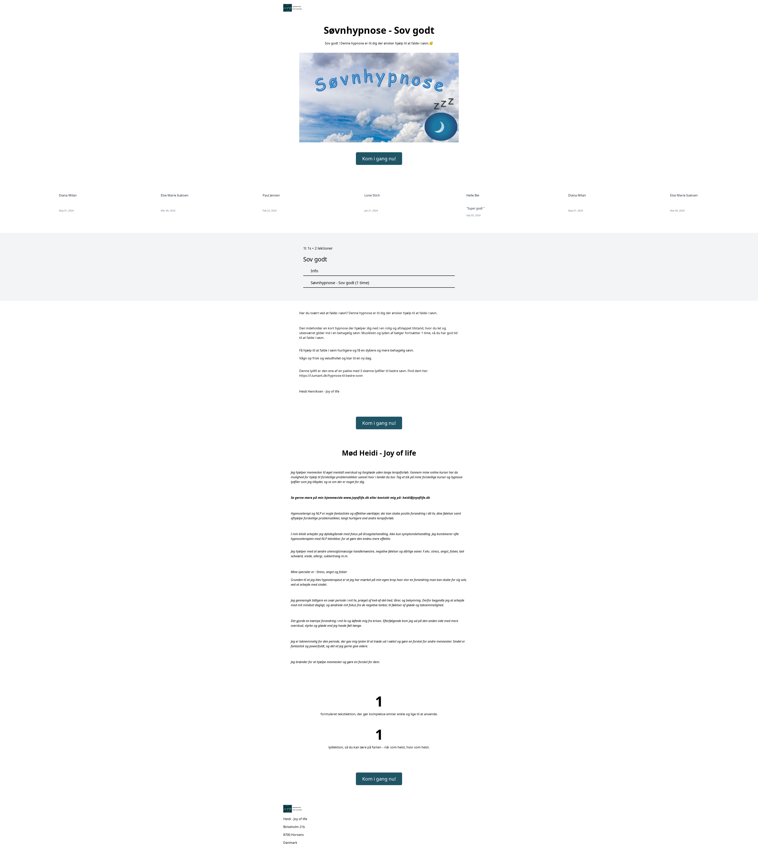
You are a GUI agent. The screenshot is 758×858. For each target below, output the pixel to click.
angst (330, 572)
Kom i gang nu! (379, 158)
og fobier (341, 572)
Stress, (320, 572)
